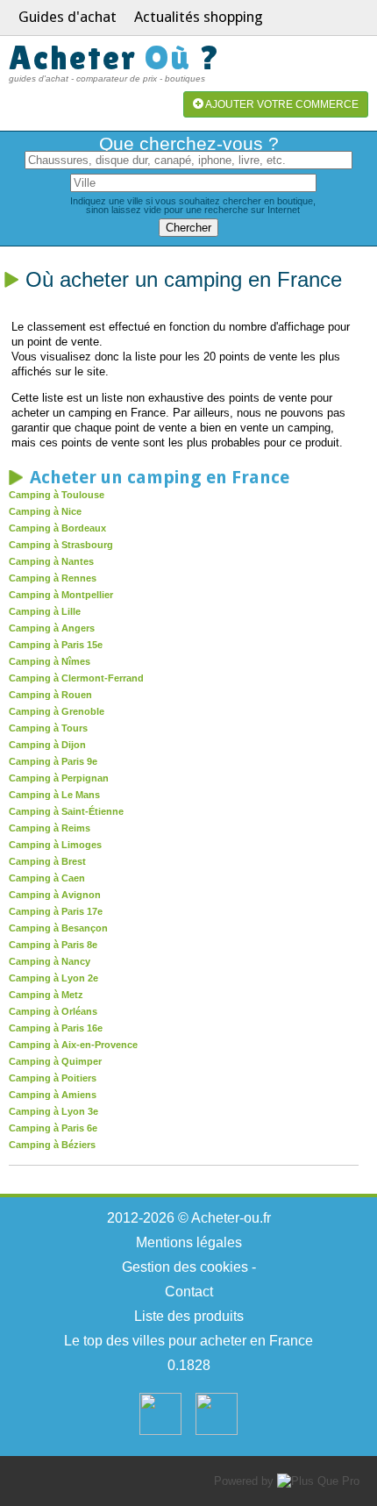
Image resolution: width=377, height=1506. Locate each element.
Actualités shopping (198, 16)
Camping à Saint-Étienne (66, 811)
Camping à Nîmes (49, 661)
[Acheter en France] (160, 1431)
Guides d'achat (67, 16)
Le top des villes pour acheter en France (188, 1340)
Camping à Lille (45, 611)
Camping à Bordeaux (57, 528)
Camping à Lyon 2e (53, 978)
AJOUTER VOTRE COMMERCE (281, 104)
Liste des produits (189, 1316)
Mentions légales (189, 1242)
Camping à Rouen (50, 694)
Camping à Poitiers (52, 1078)
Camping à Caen (47, 878)
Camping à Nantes (51, 561)
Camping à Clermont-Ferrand (76, 678)
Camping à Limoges (55, 844)
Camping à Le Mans (54, 794)
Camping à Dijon (47, 744)
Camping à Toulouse (56, 494)
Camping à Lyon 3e (53, 1111)
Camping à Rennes (52, 578)
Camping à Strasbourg (61, 544)
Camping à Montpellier (61, 594)
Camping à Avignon (55, 894)
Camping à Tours (48, 728)
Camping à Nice (45, 511)
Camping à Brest (47, 861)
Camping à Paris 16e (56, 1028)
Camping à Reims (49, 828)
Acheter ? (115, 57)
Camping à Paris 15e (56, 644)
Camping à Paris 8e (53, 944)
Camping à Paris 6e (53, 1128)
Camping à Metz (46, 994)
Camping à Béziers (52, 1144)
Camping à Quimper (55, 1061)
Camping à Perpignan (59, 778)
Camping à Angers (52, 628)
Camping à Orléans (53, 1011)
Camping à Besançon (58, 928)
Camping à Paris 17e (56, 911)
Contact (189, 1291)
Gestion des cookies (185, 1267)
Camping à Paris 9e (53, 761)
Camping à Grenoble (56, 711)
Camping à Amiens (52, 1094)
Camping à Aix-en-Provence (73, 1044)
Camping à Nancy (49, 961)
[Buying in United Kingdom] (217, 1431)
